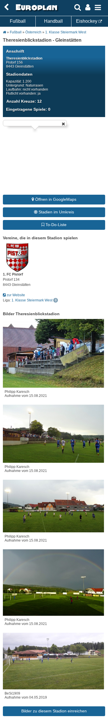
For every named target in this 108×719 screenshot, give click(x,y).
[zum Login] (6, 7)
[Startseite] (36, 11)
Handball (53, 21)
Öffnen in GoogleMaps (55, 199)
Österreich (33, 32)
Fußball (18, 21)
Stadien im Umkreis (55, 212)
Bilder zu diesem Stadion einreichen (54, 711)
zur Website (15, 295)
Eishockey (87, 21)
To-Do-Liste (55, 224)
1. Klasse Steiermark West (65, 32)
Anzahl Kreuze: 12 (24, 101)
